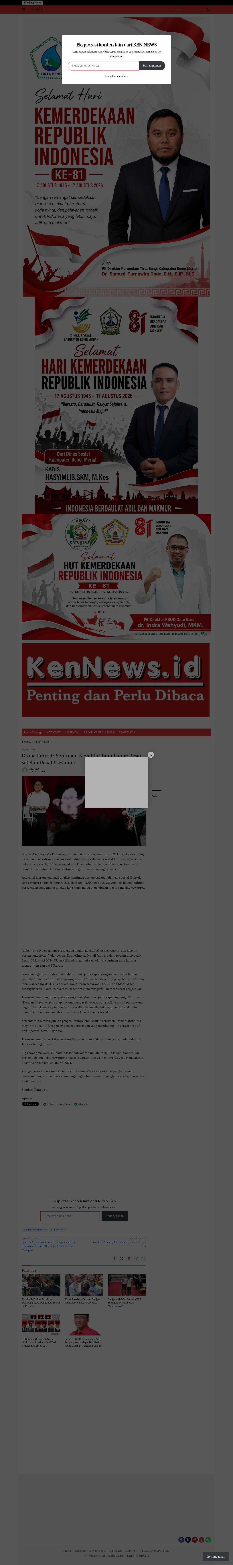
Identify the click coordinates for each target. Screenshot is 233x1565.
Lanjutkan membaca (116, 76)
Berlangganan (152, 65)
